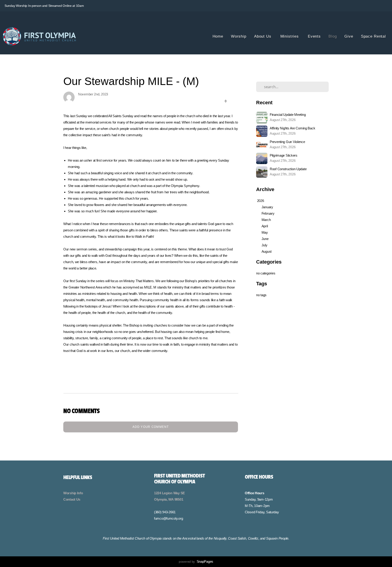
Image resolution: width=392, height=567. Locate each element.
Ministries (290, 36)
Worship (238, 36)
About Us (263, 36)
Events (314, 36)
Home (218, 36)
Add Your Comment (150, 427)
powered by (196, 561)
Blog (332, 36)
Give (348, 36)
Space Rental (373, 36)
